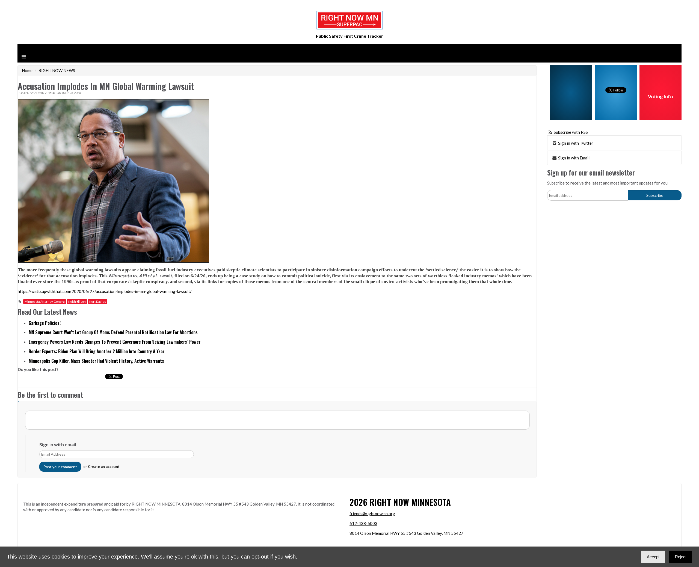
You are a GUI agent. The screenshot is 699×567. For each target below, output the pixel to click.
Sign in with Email (573, 157)
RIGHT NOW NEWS (56, 70)
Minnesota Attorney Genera (45, 301)
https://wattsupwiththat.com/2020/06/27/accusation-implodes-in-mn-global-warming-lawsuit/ (105, 291)
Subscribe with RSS (571, 132)
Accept (653, 556)
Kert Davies (97, 301)
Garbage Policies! (45, 323)
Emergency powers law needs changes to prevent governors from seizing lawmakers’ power (114, 342)
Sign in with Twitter (575, 143)
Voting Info (660, 96)
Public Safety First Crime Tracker (349, 35)
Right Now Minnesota (410, 501)
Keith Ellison (77, 301)
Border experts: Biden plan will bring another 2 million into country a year (96, 351)
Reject (680, 556)
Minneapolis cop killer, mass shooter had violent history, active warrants (96, 361)
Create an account (104, 466)
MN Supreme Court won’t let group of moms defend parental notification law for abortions (113, 332)
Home (27, 70)
